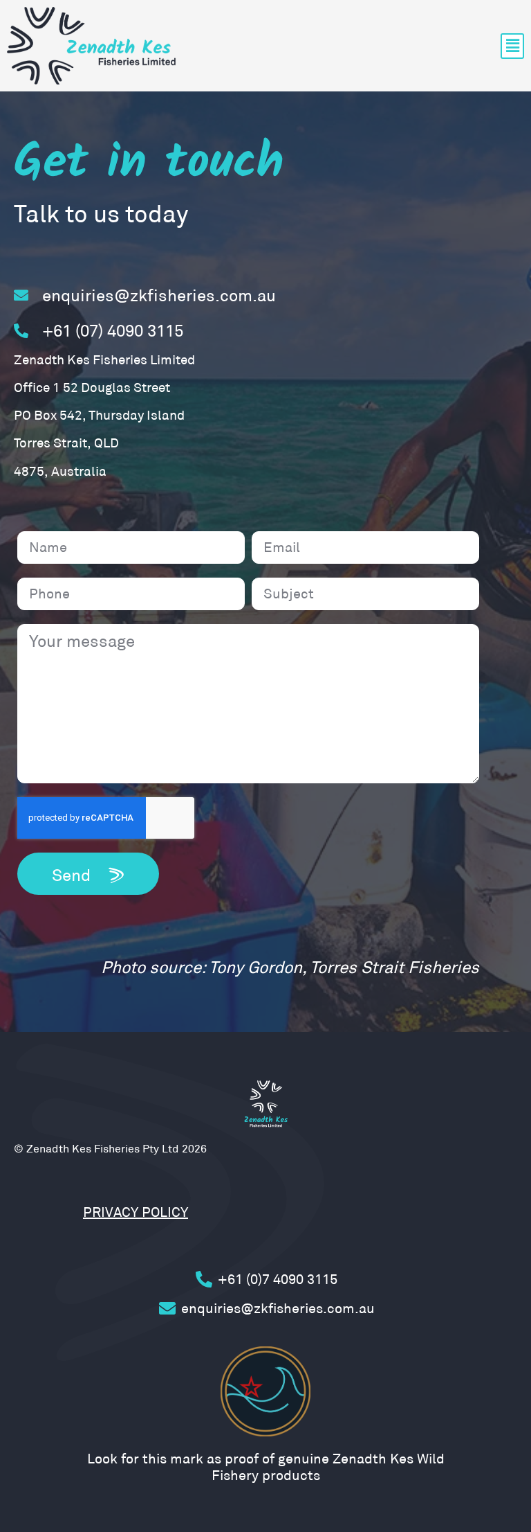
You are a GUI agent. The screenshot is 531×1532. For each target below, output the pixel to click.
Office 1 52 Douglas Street (92, 387)
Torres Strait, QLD (66, 443)
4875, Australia (60, 471)
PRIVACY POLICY (135, 1212)
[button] (512, 46)
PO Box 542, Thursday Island (99, 415)
